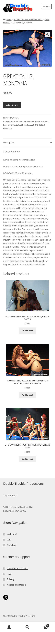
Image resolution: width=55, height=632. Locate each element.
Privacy (10, 579)
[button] (47, 34)
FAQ (9, 574)
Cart (9, 539)
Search (27, 627)
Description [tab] (9, 142)
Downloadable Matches (24, 121)
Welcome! (12, 534)
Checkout (11, 545)
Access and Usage (16, 585)
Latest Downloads (24, 125)
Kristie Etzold (9, 125)
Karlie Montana (42, 121)
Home (8, 19)
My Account (9, 627)
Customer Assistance (17, 568)
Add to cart (12, 104)
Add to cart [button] (27, 330)
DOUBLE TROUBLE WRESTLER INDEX (28, 19)
